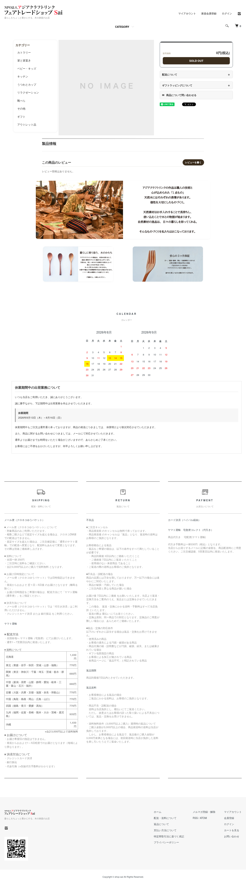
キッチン (22, 76)
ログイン (227, 13)
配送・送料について (165, 818)
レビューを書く (193, 162)
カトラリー (24, 52)
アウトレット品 (26, 124)
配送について (196, 74)
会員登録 (229, 818)
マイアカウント (187, 13)
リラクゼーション (28, 92)
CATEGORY (122, 26)
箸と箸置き (24, 60)
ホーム (157, 812)
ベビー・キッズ (26, 68)
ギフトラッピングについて (196, 85)
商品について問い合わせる (179, 95)
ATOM (203, 818)
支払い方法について (165, 830)
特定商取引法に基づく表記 (169, 836)
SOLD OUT (196, 61)
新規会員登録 (208, 13)
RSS (195, 818)
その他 (21, 108)
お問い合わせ (231, 836)
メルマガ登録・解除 (204, 812)
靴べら (21, 100)
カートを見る (231, 830)
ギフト (21, 116)
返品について (161, 824)
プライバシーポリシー (166, 842)
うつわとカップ (26, 84)
